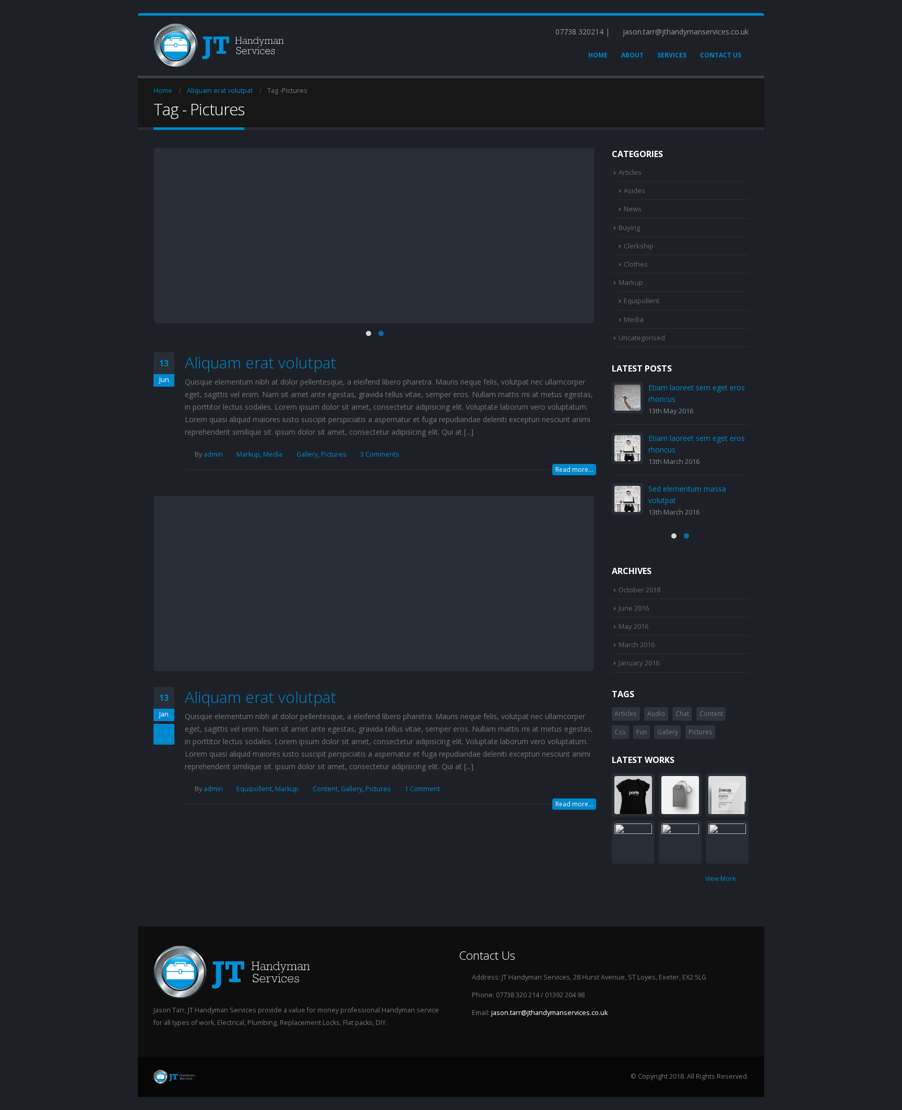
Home (598, 55)
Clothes (636, 264)
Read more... (574, 469)
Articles (630, 172)
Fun (641, 731)
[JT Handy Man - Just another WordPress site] (218, 45)
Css (620, 731)
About (632, 55)
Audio (656, 713)
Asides (634, 190)
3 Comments (379, 454)
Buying (629, 227)
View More (721, 878)
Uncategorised (642, 337)
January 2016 (639, 662)
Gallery (307, 454)
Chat (682, 713)
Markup (248, 454)
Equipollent (254, 788)
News (633, 208)
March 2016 (637, 644)
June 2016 (634, 608)
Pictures (334, 454)
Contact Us (720, 55)
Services (671, 55)
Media (272, 454)
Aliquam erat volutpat (260, 362)
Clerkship (639, 245)
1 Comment (422, 788)
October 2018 (639, 589)
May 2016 (633, 626)
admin (213, 454)
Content (325, 788)
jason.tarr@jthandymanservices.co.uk (549, 1012)
